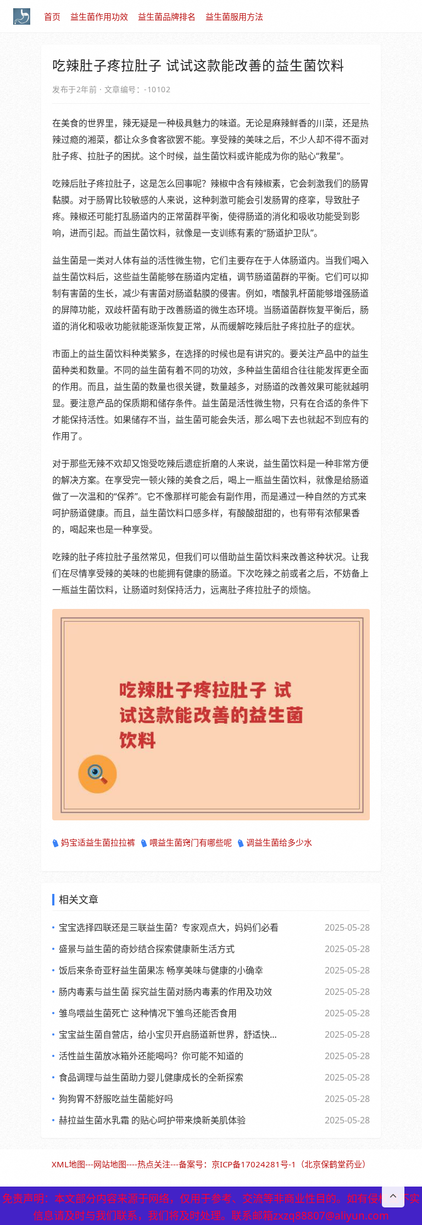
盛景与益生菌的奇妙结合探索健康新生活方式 (147, 949)
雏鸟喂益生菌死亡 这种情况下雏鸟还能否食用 (148, 1013)
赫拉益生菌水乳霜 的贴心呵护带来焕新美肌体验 (152, 1120)
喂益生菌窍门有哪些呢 (190, 842)
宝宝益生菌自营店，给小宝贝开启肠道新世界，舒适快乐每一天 (170, 1034)
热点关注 (153, 1164)
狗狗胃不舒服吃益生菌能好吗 (116, 1099)
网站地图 (109, 1164)
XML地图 (68, 1164)
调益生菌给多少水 (279, 842)
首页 (52, 16)
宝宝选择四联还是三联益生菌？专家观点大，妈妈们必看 (169, 927)
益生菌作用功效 (99, 16)
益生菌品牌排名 (167, 16)
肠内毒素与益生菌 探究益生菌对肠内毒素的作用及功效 (165, 992)
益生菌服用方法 (234, 16)
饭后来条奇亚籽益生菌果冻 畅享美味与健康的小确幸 (161, 970)
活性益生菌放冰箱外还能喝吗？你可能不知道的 (151, 1056)
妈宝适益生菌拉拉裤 (98, 842)
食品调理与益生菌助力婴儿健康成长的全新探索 (151, 1077)
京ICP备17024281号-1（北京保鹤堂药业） (291, 1164)
